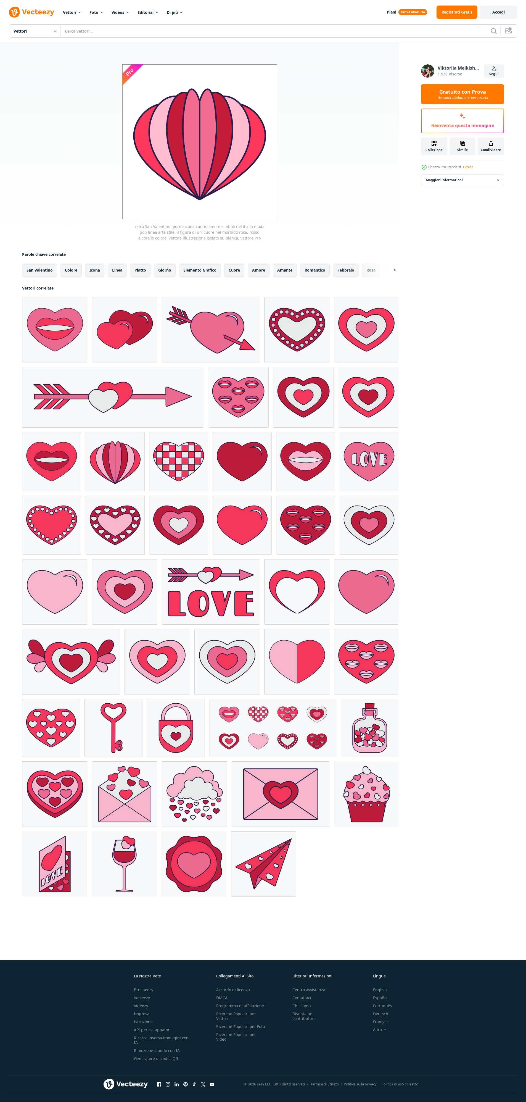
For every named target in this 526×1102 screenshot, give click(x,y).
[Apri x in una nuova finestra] (203, 1084)
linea (117, 270)
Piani (391, 12)
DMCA (222, 997)
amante (284, 270)
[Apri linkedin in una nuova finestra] (177, 1084)
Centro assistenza (308, 989)
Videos (118, 12)
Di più (172, 12)
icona (94, 270)
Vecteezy (142, 997)
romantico (315, 270)
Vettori (69, 12)
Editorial (146, 12)
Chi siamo (301, 1005)
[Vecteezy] (31, 12)
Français (380, 1021)
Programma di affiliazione (240, 1005)
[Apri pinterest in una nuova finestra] (185, 1084)
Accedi (498, 12)
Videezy (141, 1005)
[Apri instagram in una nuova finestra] (168, 1084)
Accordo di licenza (233, 989)
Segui (494, 74)
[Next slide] (390, 270)
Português (382, 1005)
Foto (93, 12)
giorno (164, 270)
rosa (371, 270)
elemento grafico (199, 270)
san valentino (40, 270)
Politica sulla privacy (360, 1084)
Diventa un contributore (304, 1016)
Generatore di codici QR (156, 1058)
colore (71, 270)
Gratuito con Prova (462, 94)
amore (258, 270)
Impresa (141, 1013)
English (380, 989)
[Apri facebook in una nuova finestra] (159, 1084)
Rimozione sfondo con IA (157, 1050)
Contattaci (301, 997)
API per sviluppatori (152, 1029)
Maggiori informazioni (444, 180)
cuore (234, 270)
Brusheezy (143, 989)
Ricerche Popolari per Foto (240, 1026)
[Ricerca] (493, 31)
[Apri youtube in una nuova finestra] (212, 1084)
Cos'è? (468, 167)
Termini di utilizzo (325, 1084)
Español (380, 997)
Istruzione (143, 1021)
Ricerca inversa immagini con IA (161, 1040)
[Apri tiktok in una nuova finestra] (194, 1084)
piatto (140, 270)
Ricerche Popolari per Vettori (236, 1016)
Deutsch (380, 1013)
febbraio (345, 270)
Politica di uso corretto (399, 1084)
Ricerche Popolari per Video (236, 1037)
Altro (377, 1029)
